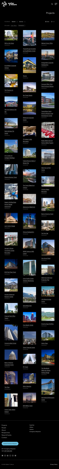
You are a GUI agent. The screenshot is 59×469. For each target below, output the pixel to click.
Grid (48, 21)
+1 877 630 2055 (8, 451)
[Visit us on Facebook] (5, 455)
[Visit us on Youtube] (2, 455)
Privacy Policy (53, 464)
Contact (4, 437)
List (53, 21)
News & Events (6, 435)
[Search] (52, 4)
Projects (4, 425)
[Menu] (56, 4)
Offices (31, 427)
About (4, 430)
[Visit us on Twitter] (10, 455)
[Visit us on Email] (15, 455)
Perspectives (6, 432)
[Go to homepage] (9, 4)
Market (13, 21)
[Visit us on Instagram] (13, 455)
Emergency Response (35, 431)
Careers (31, 429)
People (4, 428)
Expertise (31, 425)
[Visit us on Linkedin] (7, 455)
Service (21, 21)
